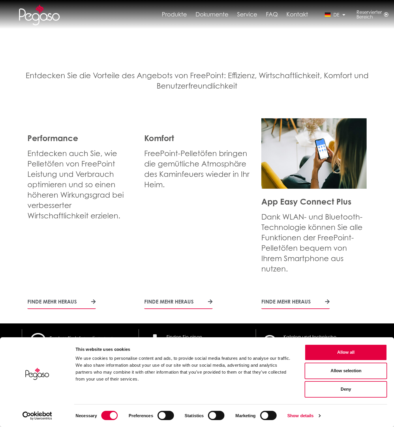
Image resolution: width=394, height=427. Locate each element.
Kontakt (297, 14)
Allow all (345, 352)
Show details (300, 415)
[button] (61, 303)
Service (247, 14)
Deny (346, 389)
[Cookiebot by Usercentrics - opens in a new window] (37, 415)
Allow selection (346, 370)
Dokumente (212, 14)
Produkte (174, 14)
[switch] (165, 415)
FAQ (272, 14)
